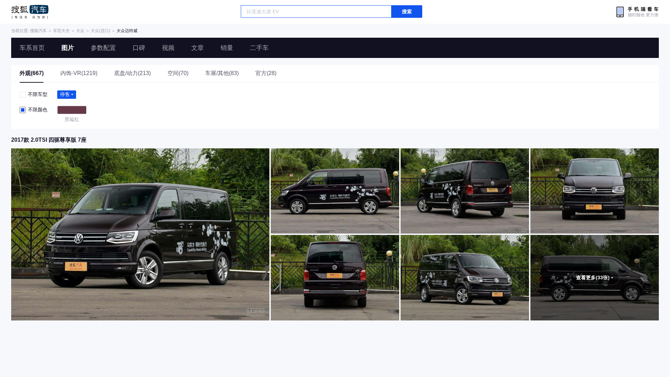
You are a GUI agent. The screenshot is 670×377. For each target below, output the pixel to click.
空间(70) (178, 73)
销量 (227, 47)
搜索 (407, 11)
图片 (67, 47)
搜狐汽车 (30, 12)
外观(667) (32, 73)
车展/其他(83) (222, 73)
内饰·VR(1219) (78, 73)
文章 (197, 47)
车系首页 (32, 47)
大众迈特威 (127, 30)
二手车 (259, 47)
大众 (80, 30)
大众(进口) (100, 30)
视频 (168, 47)
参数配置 (103, 47)
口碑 (139, 47)
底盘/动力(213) (132, 73)
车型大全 (61, 30)
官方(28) (265, 73)
